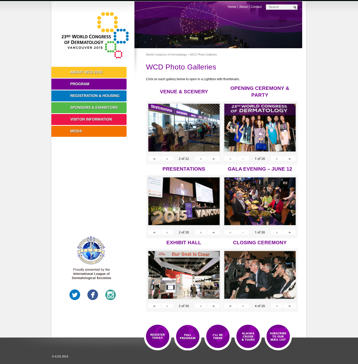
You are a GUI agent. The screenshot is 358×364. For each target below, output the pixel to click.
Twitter (75, 294)
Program (79, 84)
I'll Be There (218, 336)
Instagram (110, 294)
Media (76, 131)
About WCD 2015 (86, 72)
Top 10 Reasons (188, 336)
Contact (256, 7)
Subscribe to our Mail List (278, 336)
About (243, 7)
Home (232, 7)
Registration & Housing (95, 96)
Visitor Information (91, 119)
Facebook (92, 294)
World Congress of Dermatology (96, 35)
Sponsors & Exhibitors (94, 107)
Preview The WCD (248, 336)
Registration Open (157, 336)
